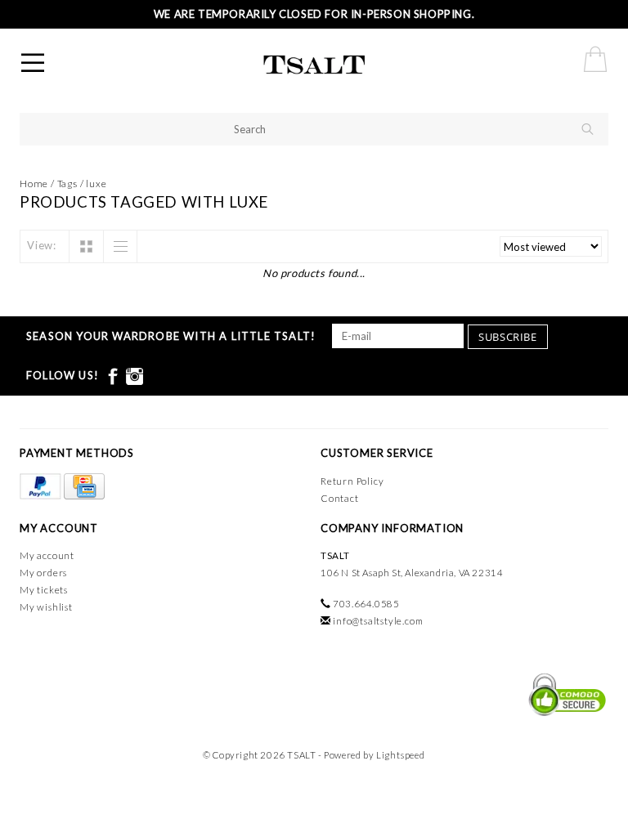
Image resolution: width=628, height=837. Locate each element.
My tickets (44, 589)
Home (34, 183)
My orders (43, 572)
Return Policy (352, 481)
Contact (340, 498)
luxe (96, 183)
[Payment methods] (42, 486)
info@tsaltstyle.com (378, 620)
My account (47, 555)
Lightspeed (400, 755)
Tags (67, 183)
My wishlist (46, 607)
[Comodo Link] (563, 693)
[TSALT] (343, 65)
